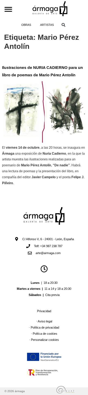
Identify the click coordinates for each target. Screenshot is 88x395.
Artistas (47, 24)
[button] (63, 24)
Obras (26, 24)
